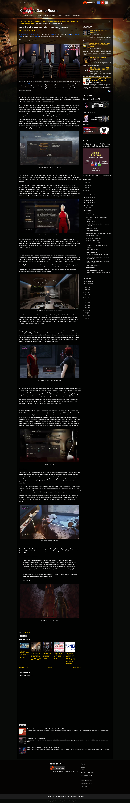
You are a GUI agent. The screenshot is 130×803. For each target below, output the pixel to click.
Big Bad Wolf (28, 21)
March (88, 278)
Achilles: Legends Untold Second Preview (98, 233)
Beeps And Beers (86, 775)
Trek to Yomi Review (92, 252)
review (63, 21)
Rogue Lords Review (92, 249)
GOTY (60, 16)
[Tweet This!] (26, 632)
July (87, 208)
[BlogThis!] (22, 636)
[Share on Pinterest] (28, 632)
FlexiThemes (56, 801)
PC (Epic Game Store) (54, 21)
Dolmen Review (90, 221)
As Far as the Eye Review (93, 238)
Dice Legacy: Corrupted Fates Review (97, 254)
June (87, 210)
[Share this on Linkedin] (30, 632)
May (87, 213)
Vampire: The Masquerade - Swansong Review (43, 27)
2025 (86, 185)
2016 (86, 300)
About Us (27, 2)
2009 (86, 318)
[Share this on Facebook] (24, 632)
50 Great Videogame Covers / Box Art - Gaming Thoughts (45, 729)
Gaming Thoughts (86, 778)
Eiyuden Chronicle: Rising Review (96, 243)
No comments (33, 30)
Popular (22, 725)
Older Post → (77, 667)
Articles (40, 16)
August (88, 205)
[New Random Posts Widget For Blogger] (109, 91)
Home (20, 2)
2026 (86, 182)
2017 (86, 297)
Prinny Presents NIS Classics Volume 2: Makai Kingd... (97, 262)
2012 (86, 310)
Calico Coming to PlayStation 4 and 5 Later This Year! (59, 656)
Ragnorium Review (91, 228)
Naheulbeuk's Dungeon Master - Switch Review (43, 747)
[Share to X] (24, 636)
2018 (86, 295)
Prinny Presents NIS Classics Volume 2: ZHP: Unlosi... (97, 257)
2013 (86, 308)
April (87, 276)
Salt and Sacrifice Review (93, 215)
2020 (86, 290)
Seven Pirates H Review (93, 240)
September (89, 203)
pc (46, 21)
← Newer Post (23, 667)
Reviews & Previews (29, 16)
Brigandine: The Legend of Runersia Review (96, 246)
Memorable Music (86, 783)
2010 (86, 315)
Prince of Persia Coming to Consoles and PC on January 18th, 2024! (24, 654)
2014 (86, 305)
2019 (86, 292)
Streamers (67, 16)
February (89, 281)
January (88, 284)
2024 (86, 188)
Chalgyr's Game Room (63, 796)
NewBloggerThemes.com (75, 801)
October (88, 200)
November (89, 197)
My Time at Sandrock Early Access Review (96, 218)
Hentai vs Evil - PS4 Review (36, 738)
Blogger (81, 796)
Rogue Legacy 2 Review (93, 265)
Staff (82, 770)
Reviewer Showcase (51, 16)
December (89, 195)
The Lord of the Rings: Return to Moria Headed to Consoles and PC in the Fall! (36, 657)
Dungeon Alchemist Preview (94, 270)
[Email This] (21, 636)
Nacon (43, 21)
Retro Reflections (86, 781)
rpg (68, 21)
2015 (86, 302)
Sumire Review (90, 267)
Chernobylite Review (92, 230)
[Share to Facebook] (26, 636)
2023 (86, 190)
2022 (86, 193)
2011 (86, 313)
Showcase (84, 786)
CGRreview (36, 21)
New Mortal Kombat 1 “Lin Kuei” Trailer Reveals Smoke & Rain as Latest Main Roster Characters (70, 658)
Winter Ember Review (92, 235)
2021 (86, 287)
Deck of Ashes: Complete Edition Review (98, 272)
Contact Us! (76, 16)
